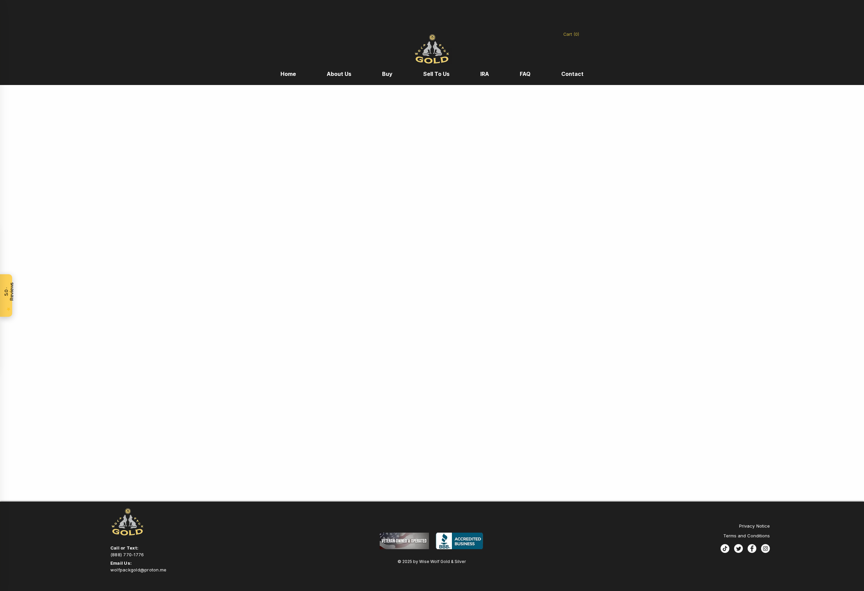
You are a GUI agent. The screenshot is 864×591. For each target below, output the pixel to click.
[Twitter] (738, 548)
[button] (575, 34)
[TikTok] (725, 548)
